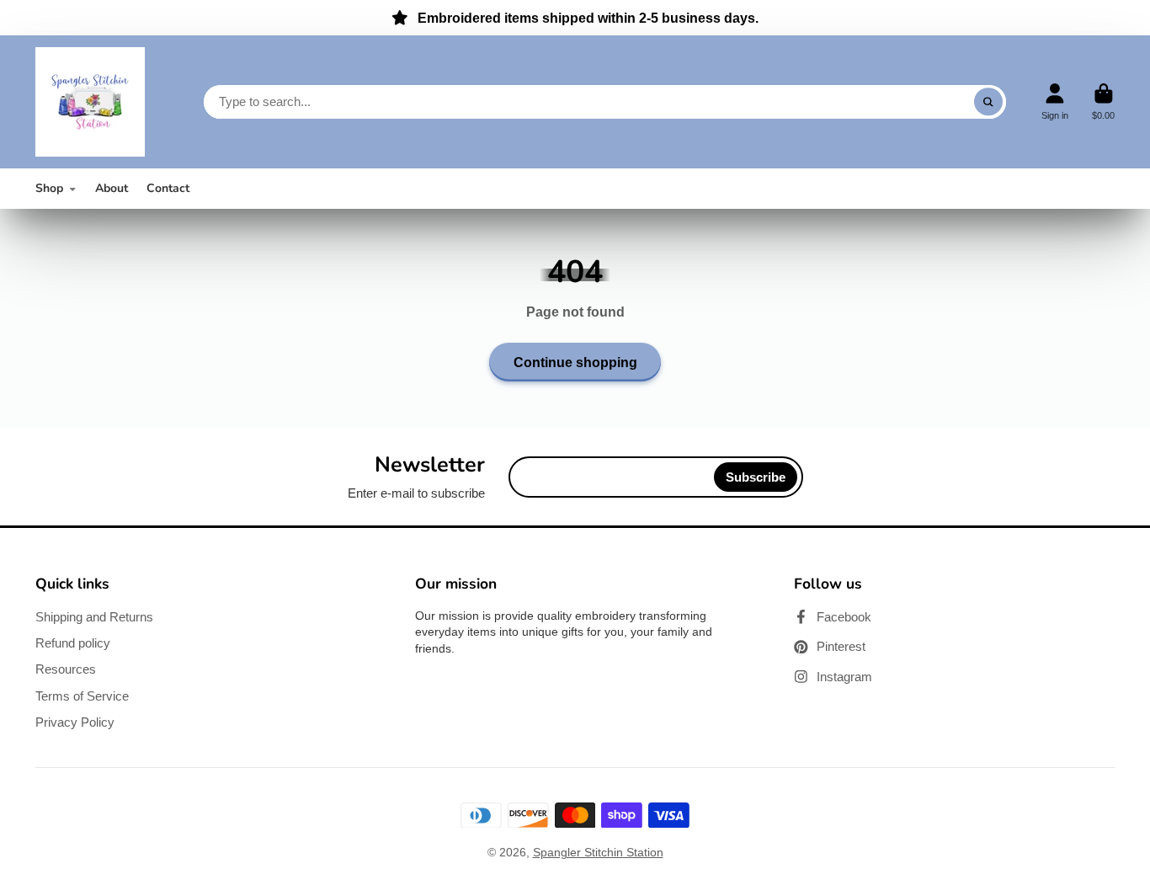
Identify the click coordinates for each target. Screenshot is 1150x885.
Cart (1103, 101)
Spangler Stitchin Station (598, 852)
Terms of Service (82, 696)
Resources (65, 669)
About (111, 188)
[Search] (988, 102)
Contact (167, 188)
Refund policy (72, 643)
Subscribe (755, 477)
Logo (90, 101)
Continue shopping (575, 362)
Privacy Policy (74, 722)
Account (1054, 101)
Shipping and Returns (94, 617)
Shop (49, 188)
